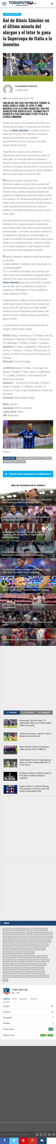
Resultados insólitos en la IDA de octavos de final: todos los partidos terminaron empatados (35, 775)
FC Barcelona (10, 972)
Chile (29, 933)
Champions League (12, 957)
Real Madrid (9, 961)
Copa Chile (21, 945)
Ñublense (20, 964)
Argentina (22, 949)
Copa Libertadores (12, 937)
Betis (16, 968)
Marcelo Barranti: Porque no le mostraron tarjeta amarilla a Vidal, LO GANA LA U (34, 748)
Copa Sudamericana (38, 945)
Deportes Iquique (40, 976)
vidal (22, 461)
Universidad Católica (14, 933)
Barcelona (37, 968)
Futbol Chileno (11, 941)
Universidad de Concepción (16, 976)
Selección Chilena (43, 933)
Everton (7, 968)
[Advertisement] (28, 677)
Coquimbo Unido (41, 961)
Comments (45, 713)
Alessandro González (26, 86)
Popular (13, 713)
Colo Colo (20, 929)
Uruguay (26, 968)
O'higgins (41, 957)
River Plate (29, 957)
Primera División (32, 937)
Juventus (46, 458)
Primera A (24, 972)
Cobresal (8, 964)
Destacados (26, 941)
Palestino (8, 945)
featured (29, 458)
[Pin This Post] (23, 1141)
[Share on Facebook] (4, 1141)
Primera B (47, 937)
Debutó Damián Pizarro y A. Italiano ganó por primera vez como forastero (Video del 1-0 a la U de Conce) (35, 762)
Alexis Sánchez (20, 130)
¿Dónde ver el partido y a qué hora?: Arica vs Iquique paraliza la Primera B (35, 734)
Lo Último (29, 713)
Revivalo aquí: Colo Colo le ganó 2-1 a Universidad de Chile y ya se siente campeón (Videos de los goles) (35, 723)
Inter (38, 458)
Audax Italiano (37, 949)
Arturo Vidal (27, 953)
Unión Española (42, 941)
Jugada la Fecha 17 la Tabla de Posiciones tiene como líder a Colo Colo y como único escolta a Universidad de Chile (34, 788)
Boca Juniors (24, 961)
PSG (5, 980)
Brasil (30, 964)
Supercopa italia (10, 461)
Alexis (20, 458)
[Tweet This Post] (14, 1141)
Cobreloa (41, 964)
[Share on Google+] (32, 1141)
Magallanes (38, 972)
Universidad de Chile (37, 929)
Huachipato (9, 949)
